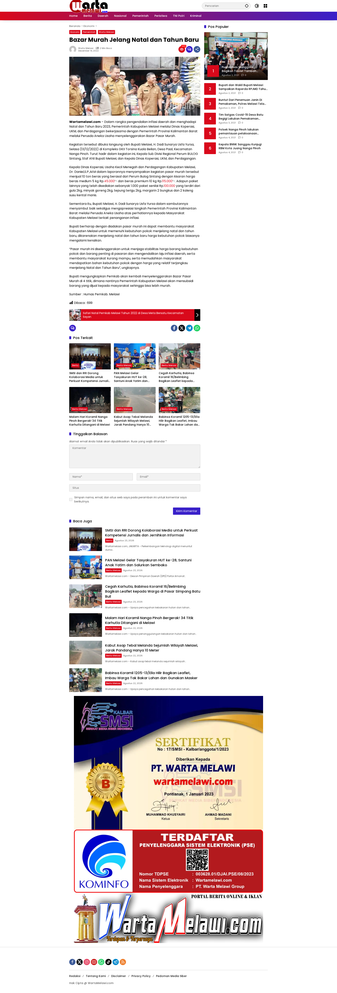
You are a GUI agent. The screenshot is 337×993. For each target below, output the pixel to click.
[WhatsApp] (197, 328)
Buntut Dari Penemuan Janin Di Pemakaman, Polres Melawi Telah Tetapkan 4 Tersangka (242, 102)
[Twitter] (181, 328)
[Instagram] (87, 962)
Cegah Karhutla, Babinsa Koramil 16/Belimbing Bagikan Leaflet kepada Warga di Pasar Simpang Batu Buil (176, 377)
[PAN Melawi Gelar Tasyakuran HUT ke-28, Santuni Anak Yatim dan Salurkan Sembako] (134, 356)
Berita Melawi (124, 365)
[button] (247, 6)
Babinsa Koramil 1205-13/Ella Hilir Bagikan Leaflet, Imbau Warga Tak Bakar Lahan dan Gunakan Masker (179, 421)
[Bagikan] (197, 49)
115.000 (167, 181)
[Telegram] (189, 328)
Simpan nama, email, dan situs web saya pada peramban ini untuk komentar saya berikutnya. (130, 499)
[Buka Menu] (265, 6)
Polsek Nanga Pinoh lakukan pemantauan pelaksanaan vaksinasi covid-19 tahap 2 (239, 131)
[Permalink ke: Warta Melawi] (73, 49)
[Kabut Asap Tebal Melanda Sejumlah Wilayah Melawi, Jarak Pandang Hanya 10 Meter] (134, 400)
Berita (75, 365)
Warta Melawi (106, 32)
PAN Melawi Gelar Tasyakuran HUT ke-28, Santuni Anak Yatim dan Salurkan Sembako (131, 377)
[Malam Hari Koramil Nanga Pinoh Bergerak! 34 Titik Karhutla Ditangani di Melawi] (90, 400)
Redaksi (74, 976)
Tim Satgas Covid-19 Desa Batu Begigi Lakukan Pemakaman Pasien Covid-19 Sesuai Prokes (241, 117)
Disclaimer (118, 976)
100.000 (169, 186)
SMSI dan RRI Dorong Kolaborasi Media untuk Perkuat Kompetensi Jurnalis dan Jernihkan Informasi (89, 377)
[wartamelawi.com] (88, 6)
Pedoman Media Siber (171, 976)
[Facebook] (174, 328)
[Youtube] (94, 962)
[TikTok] (108, 962)
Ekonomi (74, 32)
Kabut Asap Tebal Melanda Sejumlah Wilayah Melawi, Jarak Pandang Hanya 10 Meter (133, 421)
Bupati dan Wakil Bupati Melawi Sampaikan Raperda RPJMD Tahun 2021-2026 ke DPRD (243, 87)
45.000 (109, 181)
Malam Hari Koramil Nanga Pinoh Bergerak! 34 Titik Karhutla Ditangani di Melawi (89, 420)
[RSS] (123, 962)
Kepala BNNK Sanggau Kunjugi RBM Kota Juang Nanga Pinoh (240, 146)
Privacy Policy (141, 976)
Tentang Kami (96, 976)
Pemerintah (89, 32)
